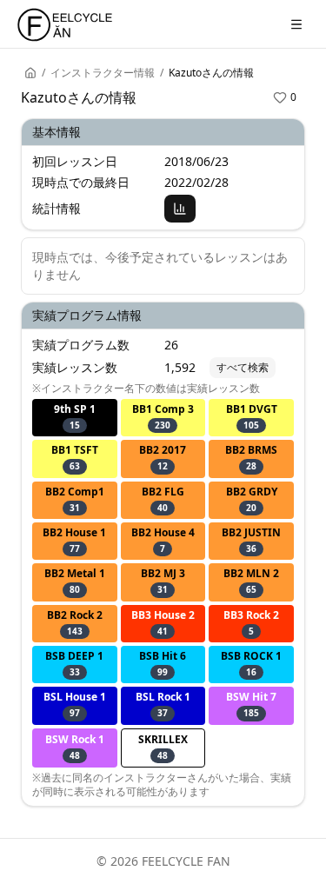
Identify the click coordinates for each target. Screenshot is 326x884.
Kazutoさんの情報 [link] (211, 73)
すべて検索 (242, 367)
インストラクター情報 (102, 73)
